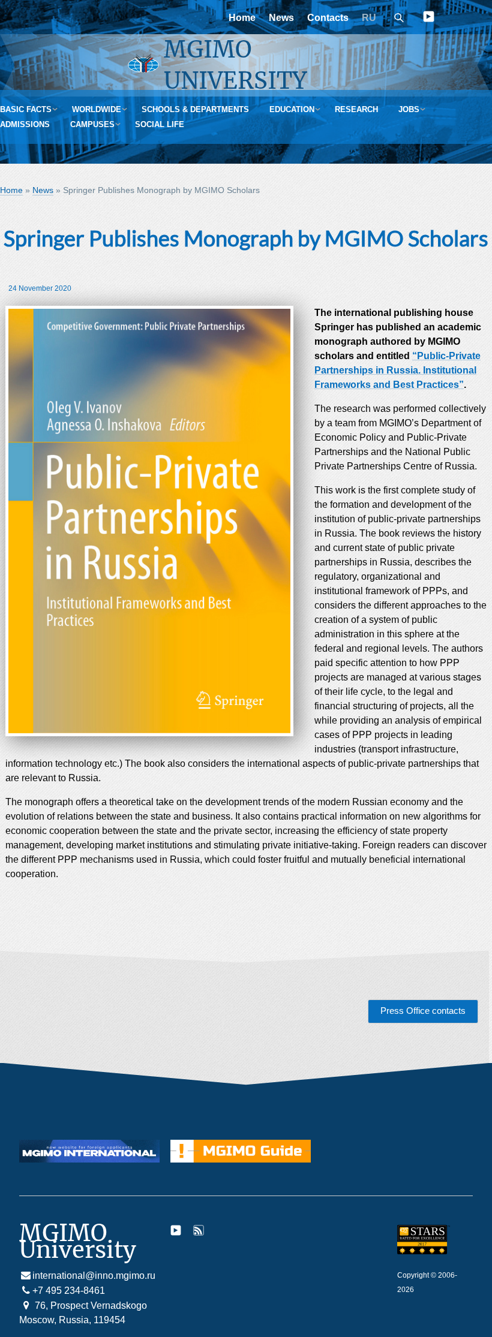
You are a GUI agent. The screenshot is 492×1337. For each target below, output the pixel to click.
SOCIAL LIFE (159, 124)
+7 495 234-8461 (68, 1290)
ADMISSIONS (25, 124)
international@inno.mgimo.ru (93, 1275)
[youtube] (428, 19)
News (281, 18)
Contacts (328, 18)
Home (242, 18)
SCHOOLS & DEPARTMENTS (195, 109)
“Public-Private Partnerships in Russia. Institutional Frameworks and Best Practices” (397, 370)
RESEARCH (356, 109)
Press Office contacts (423, 1010)
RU (369, 18)
